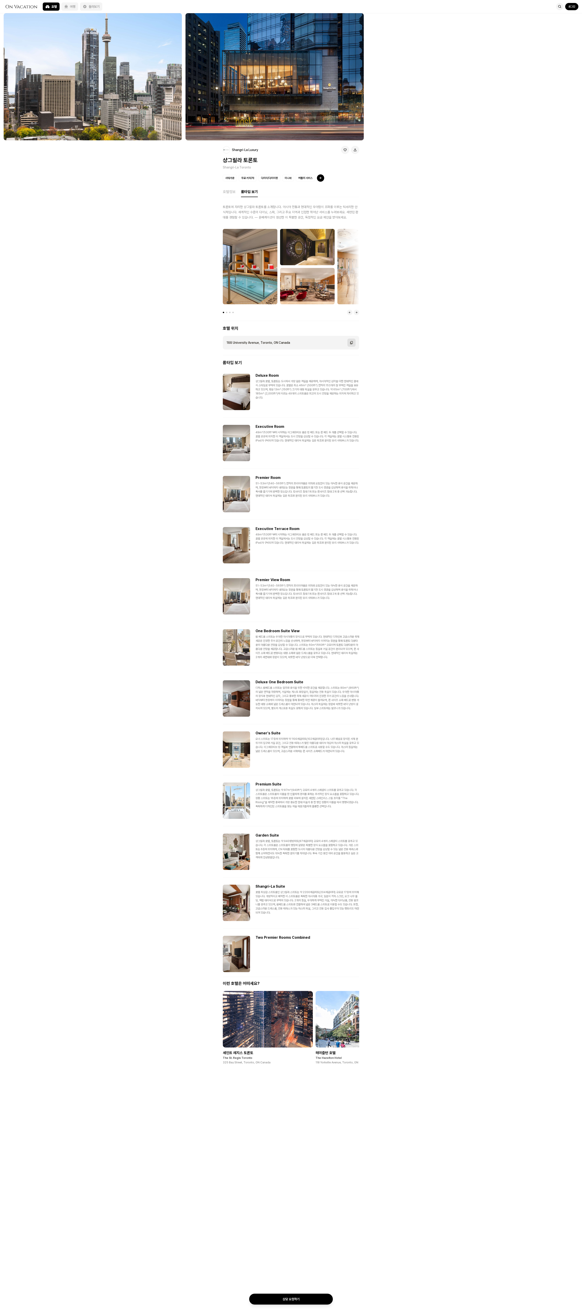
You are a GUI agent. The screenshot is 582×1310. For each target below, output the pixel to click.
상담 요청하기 (291, 1299)
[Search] (559, 6)
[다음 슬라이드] (356, 312)
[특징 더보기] (320, 178)
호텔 (54, 6)
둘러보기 (94, 6)
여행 (72, 6)
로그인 (571, 6)
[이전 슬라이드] (349, 312)
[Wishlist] (345, 150)
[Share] (355, 150)
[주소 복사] (351, 343)
